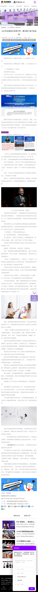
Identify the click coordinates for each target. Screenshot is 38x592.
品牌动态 (6, 40)
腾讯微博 (25, 506)
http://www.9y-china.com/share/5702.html (12, 498)
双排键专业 (11, 445)
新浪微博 (18, 506)
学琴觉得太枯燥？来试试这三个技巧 (17, 504)
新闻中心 (12, 27)
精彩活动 (14, 40)
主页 (8, 27)
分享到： (5, 506)
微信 (4, 509)
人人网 (31, 506)
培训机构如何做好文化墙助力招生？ (17, 501)
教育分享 (18, 27)
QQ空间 (12, 506)
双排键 (9, 493)
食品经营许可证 (5, 584)
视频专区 (31, 40)
